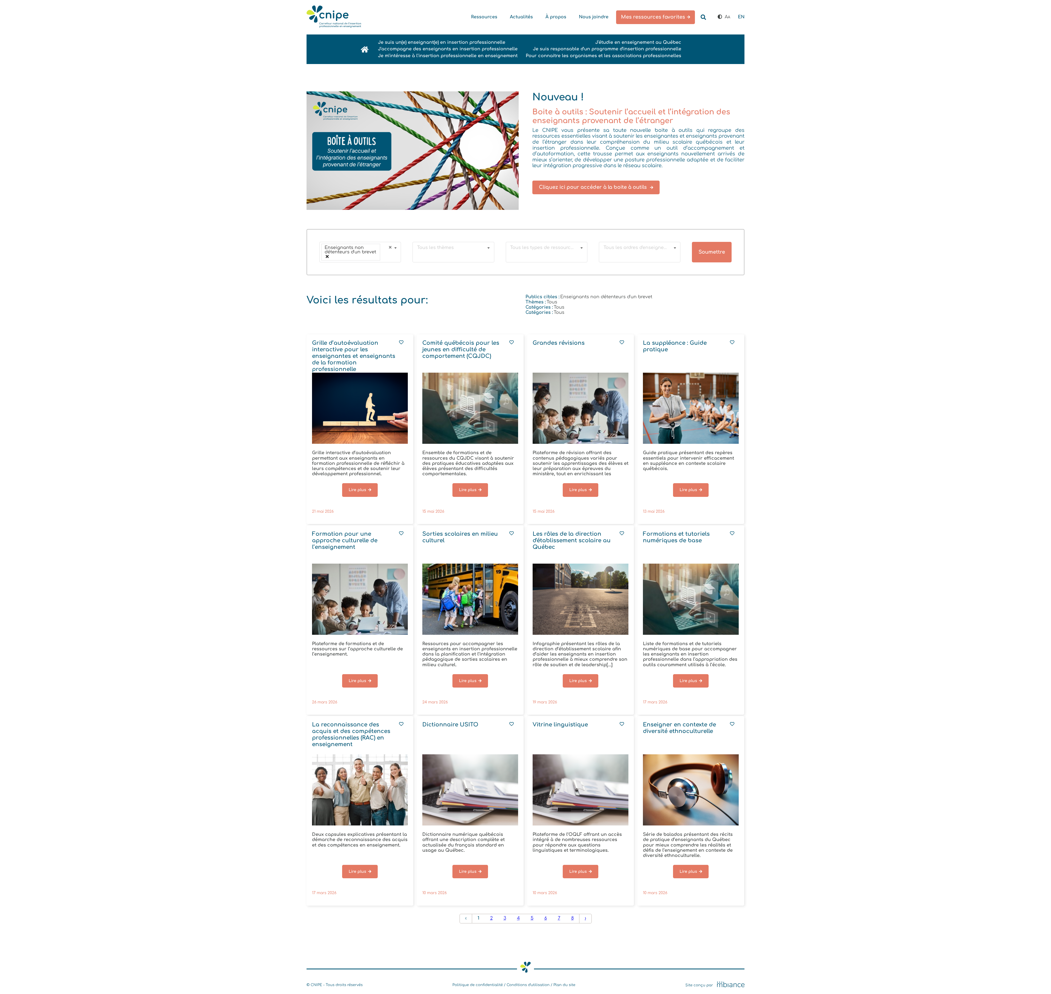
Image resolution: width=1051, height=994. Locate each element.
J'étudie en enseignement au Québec (638, 42)
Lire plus (357, 490)
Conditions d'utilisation (528, 985)
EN (741, 17)
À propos (555, 17)
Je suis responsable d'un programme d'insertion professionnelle (607, 49)
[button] (720, 17)
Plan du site (564, 985)
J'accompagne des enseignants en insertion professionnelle (448, 49)
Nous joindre (593, 17)
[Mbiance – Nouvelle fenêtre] (730, 985)
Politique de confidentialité (477, 985)
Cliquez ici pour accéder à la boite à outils (593, 187)
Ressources (484, 17)
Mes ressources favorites (653, 17)
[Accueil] (334, 17)
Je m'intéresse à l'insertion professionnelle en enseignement (448, 55)
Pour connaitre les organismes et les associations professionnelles (603, 55)
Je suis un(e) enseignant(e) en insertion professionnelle (441, 42)
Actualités (521, 17)
